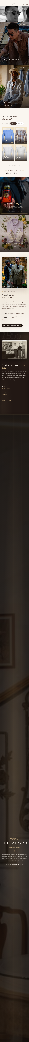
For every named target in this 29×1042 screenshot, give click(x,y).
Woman (20, 123)
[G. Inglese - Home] (14, 4)
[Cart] (26, 4)
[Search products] (23, 4)
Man (13, 123)
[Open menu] (2, 4)
